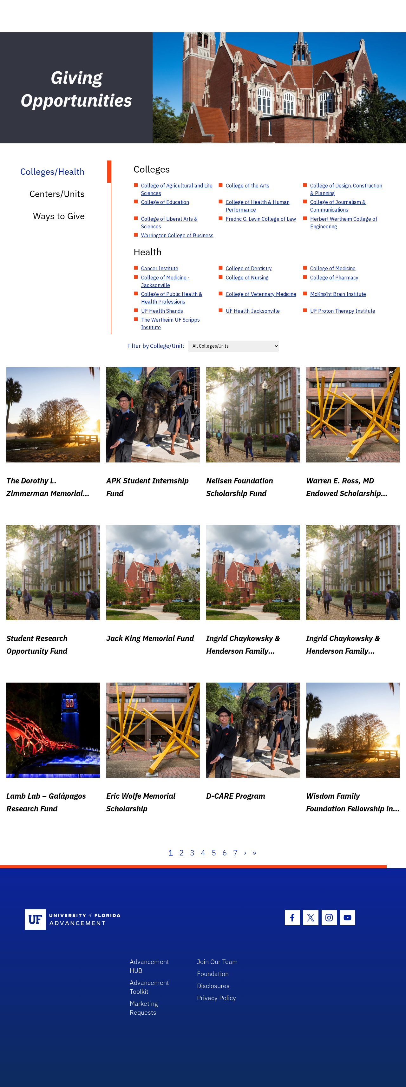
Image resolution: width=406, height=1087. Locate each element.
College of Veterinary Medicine (261, 294)
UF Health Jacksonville (253, 311)
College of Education (165, 202)
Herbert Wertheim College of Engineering (343, 223)
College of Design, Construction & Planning (346, 189)
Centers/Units (57, 194)
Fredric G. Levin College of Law (261, 219)
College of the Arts (247, 185)
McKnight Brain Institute (338, 294)
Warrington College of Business (177, 235)
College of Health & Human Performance (258, 206)
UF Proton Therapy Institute (342, 311)
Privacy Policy (216, 997)
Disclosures (213, 985)
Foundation (213, 973)
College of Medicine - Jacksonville (165, 281)
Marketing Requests (144, 1008)
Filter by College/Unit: (156, 346)
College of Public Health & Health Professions (171, 298)
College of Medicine (333, 268)
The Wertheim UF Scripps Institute (170, 324)
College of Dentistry (249, 268)
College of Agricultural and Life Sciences (177, 189)
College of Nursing (247, 277)
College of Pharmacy (334, 277)
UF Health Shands (162, 311)
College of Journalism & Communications (338, 206)
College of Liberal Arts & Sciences (169, 223)
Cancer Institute (159, 268)
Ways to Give (59, 216)
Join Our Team (217, 961)
